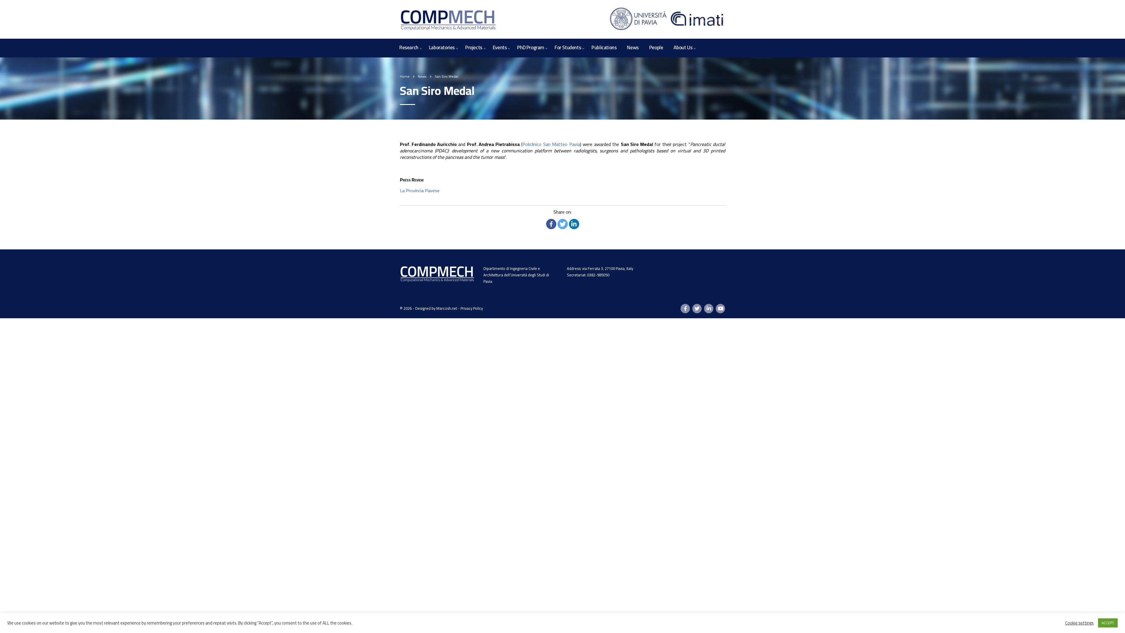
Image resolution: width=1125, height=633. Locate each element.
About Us (683, 47)
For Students (568, 47)
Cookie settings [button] (1079, 623)
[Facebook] (551, 224)
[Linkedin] (574, 224)
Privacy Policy (472, 308)
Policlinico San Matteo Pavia (551, 144)
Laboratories (442, 47)
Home (405, 76)
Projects (473, 47)
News (632, 47)
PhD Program (530, 47)
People (656, 47)
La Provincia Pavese (419, 190)
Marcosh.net (446, 308)
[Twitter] (563, 224)
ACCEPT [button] (1108, 622)
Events (500, 47)
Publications (604, 47)
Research (408, 47)
